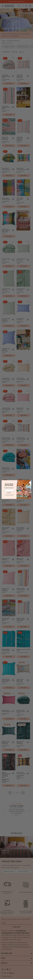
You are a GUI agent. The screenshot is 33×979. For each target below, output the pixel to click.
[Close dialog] (30, 480)
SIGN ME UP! (9, 492)
